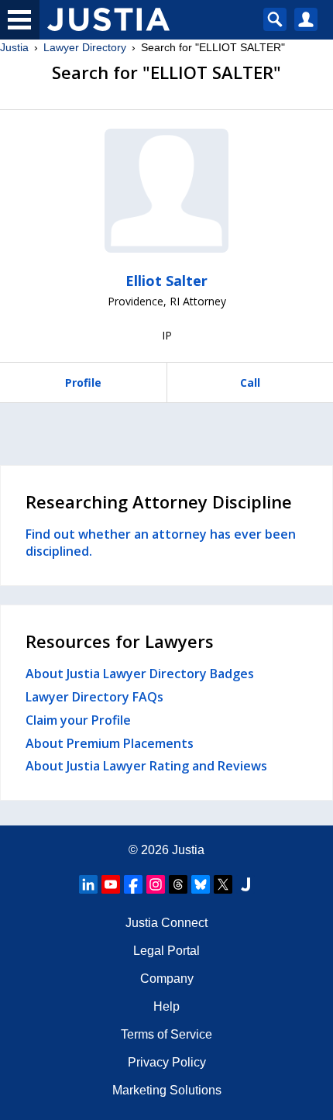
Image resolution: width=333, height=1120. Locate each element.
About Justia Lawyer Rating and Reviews (146, 765)
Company (167, 978)
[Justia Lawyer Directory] (245, 884)
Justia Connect (166, 922)
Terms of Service (166, 1034)
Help (166, 1006)
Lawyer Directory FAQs (94, 696)
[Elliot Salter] (166, 191)
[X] (223, 884)
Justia (14, 47)
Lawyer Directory (84, 47)
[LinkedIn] (88, 884)
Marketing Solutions (166, 1090)
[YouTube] (110, 884)
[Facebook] (133, 884)
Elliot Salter (166, 280)
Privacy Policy (167, 1062)
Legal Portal (166, 950)
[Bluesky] (200, 884)
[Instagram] (155, 884)
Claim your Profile (78, 720)
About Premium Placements (110, 743)
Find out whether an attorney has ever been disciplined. (161, 543)
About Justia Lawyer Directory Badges (140, 673)
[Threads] (178, 884)
